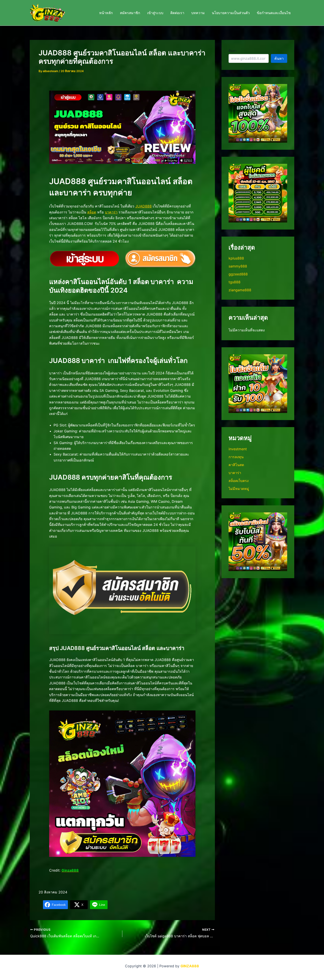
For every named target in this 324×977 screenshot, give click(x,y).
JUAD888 (143, 206)
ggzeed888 (238, 274)
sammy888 (238, 266)
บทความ (198, 13)
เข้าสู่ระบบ (155, 13)
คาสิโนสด (236, 465)
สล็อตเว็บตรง (239, 480)
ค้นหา (232, 50)
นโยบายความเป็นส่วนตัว (231, 13)
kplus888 (236, 258)
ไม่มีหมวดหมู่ (239, 488)
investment (238, 449)
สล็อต (91, 212)
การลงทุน (236, 457)
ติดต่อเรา (177, 13)
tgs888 (234, 282)
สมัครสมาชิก (130, 13)
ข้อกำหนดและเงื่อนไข (274, 13)
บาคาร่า (111, 212)
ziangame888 (240, 290)
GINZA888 (190, 966)
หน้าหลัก (106, 13)
